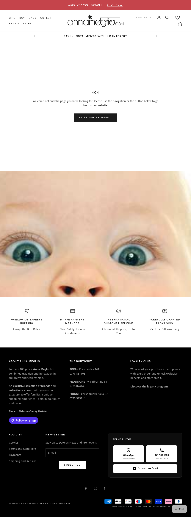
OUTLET (46, 17)
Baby (33, 17)
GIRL (12, 17)
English (141, 17)
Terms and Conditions (23, 448)
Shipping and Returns (22, 461)
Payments (15, 455)
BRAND (14, 23)
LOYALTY (110, 20)
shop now (115, 4)
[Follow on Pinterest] (105, 488)
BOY (22, 17)
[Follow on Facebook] (86, 488)
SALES (27, 23)
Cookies (13, 442)
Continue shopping (95, 117)
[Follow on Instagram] (95, 488)
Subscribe (72, 464)
